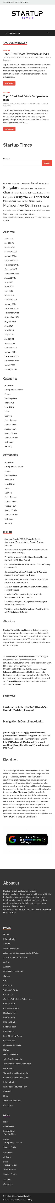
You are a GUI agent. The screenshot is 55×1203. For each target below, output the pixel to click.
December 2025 (11, 260)
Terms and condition (12, 1100)
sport (48, 211)
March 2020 (9, 365)
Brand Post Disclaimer (13, 971)
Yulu (48, 217)
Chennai (8, 192)
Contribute (8, 1105)
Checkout (7, 985)
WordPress (17, 1200)
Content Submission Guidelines (17, 999)
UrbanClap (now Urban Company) (13, 217)
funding (47, 193)
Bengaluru (11, 187)
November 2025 (11, 264)
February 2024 (10, 347)
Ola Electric (7, 211)
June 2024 (9, 330)
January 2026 (10, 256)
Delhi (29, 193)
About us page (19, 906)
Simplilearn (41, 211)
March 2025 (9, 295)
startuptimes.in (24, 1196)
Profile (6, 1139)
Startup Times (38, 57)
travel (16, 214)
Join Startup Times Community (17, 1063)
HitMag (29, 1200)
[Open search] (49, 33)
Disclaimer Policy (10, 1013)
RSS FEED (7, 1091)
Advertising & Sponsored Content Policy (21, 953)
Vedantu (27, 217)
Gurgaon (8, 197)
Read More (8, 82)
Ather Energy (16, 183)
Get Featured (9, 1040)
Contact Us (12, 681)
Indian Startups (9, 201)
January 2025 (10, 304)
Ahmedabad (7, 183)
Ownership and (32, 738)
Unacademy (23, 214)
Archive (6, 962)
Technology (9, 442)
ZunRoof (6, 220)
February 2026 (10, 251)
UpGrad (31, 214)
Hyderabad (41, 197)
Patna (14, 211)
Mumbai (10, 205)
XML (22, 745)
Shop (5, 1096)
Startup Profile (10, 433)
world (44, 217)
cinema (16, 193)
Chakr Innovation (39, 188)
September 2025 (11, 273)
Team (16, 745)
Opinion (8, 416)
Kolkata (32, 201)
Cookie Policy (9, 1003)
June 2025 (9, 286)
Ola (48, 206)
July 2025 (8, 282)
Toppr (12, 214)
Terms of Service (10, 816)
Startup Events (11, 424)
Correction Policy (37, 732)
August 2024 (10, 321)
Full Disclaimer (28, 816)
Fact (35, 735)
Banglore (45, 183)
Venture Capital (36, 217)
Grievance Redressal (12, 1045)
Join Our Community (12, 1059)
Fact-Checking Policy (12, 1036)
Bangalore (36, 183)
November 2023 (11, 360)
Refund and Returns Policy (15, 1086)
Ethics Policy (25, 735)
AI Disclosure (15, 742)
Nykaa (44, 206)
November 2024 (11, 312)
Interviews (9, 402)
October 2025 (10, 269)
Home (6, 934)
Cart (5, 980)
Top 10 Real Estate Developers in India (26, 53)
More (5, 1161)
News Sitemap (41, 745)
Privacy (7, 735)
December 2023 (11, 356)
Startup (6, 214)
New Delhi (25, 205)
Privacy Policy (9, 939)
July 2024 (8, 326)
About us (7, 943)
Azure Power (26, 183)
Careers (6, 976)
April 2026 (9, 243)
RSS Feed (8, 748)
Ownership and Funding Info (16, 1077)
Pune (20, 210)
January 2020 (10, 369)
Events (7, 394)
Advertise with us (11, 948)
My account (8, 1068)
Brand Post (9, 385)
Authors (7, 966)
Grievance (8, 738)
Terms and (40, 742)
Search (6, 158)
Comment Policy (10, 990)
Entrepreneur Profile (13, 389)
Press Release (10, 420)
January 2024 (10, 352)
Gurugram (21, 197)
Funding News (10, 398)
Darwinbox (23, 193)
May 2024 (8, 334)
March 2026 (9, 247)
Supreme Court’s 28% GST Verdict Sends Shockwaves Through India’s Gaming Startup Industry (23, 542)
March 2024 (9, 343)
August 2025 (10, 278)
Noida (37, 205)
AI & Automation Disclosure (15, 957)
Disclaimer (28, 742)
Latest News (9, 407)
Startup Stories (11, 437)
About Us (8, 732)
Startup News (10, 429)
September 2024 (11, 317)
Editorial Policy (10, 1022)
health (31, 197)
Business (23, 188)
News (6, 411)
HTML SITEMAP (10, 1054)
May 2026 (8, 238)
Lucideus (39, 201)
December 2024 (11, 308)
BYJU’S (30, 188)
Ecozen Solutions (37, 193)
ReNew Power (30, 210)
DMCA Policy (9, 1017)
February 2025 (10, 299)
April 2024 (9, 339)
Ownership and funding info (15, 1073)
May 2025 (8, 291)
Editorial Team (9, 1026)
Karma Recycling (22, 201)
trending (6, 50)
